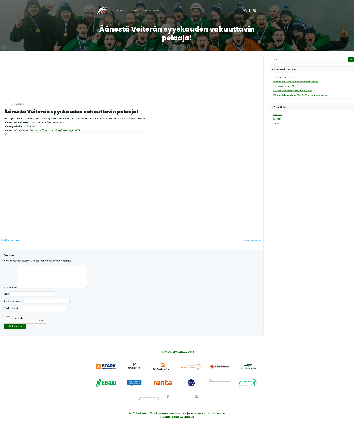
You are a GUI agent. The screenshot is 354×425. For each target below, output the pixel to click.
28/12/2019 (19, 104)
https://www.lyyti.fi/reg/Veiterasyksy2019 (57, 130)
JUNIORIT (277, 119)
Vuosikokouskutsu (281, 77)
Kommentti (11, 287)
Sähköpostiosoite (13, 301)
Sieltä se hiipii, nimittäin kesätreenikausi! (292, 90)
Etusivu (121, 10)
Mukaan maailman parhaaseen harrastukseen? (296, 81)
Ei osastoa (277, 114)
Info (156, 10)
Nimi (6, 293)
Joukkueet (133, 10)
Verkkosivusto (11, 308)
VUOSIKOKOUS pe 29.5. (284, 86)
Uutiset (148, 10)
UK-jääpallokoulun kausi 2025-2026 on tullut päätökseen (300, 95)
